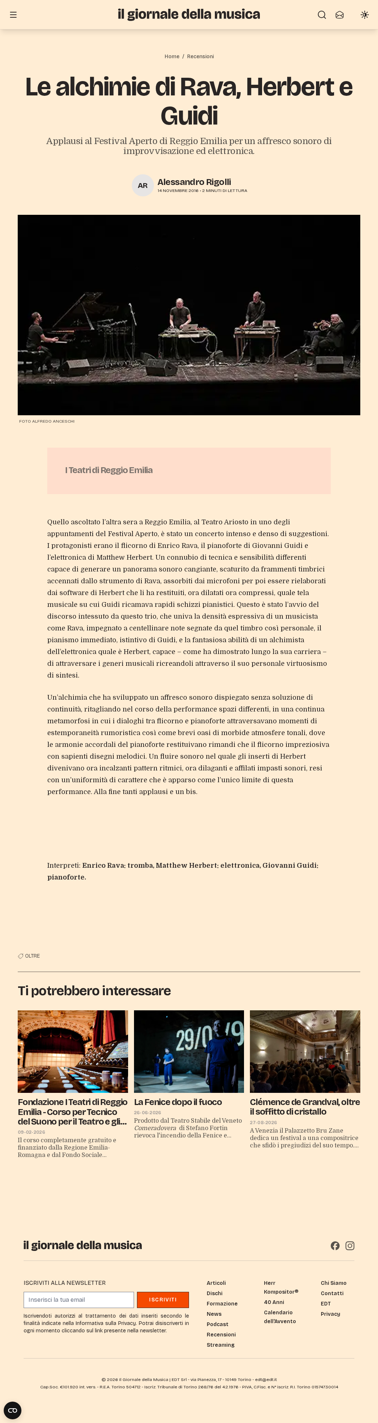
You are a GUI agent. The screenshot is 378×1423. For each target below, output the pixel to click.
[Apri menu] (13, 14)
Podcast (217, 1324)
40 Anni (274, 1302)
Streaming (220, 1345)
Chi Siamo (334, 1283)
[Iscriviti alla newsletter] (339, 14)
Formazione (222, 1304)
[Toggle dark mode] (364, 14)
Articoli (216, 1283)
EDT (326, 1304)
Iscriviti (163, 1300)
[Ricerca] (321, 14)
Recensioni (200, 56)
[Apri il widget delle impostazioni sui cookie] (12, 1410)
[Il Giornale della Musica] (189, 14)
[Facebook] (335, 1245)
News (214, 1314)
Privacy (330, 1314)
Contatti (332, 1293)
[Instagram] (350, 1245)
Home (172, 56)
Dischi (215, 1293)
